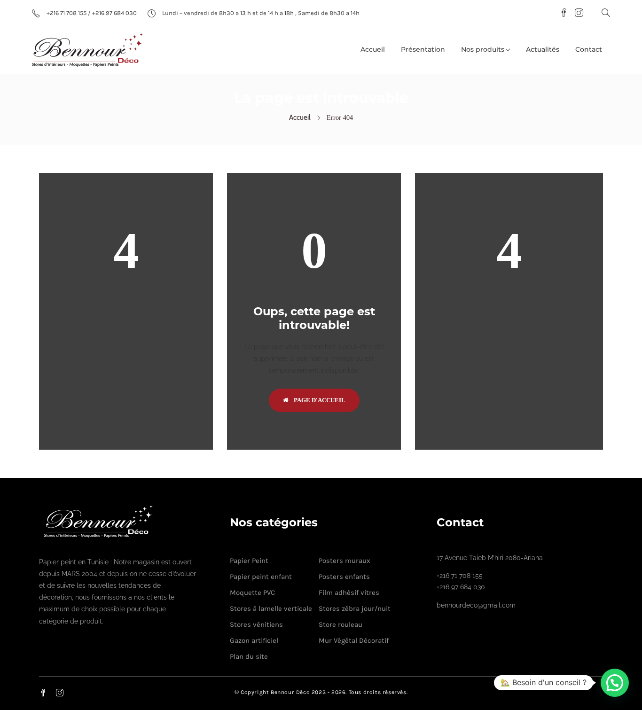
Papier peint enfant (261, 576)
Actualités (542, 49)
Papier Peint (249, 560)
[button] (615, 683)
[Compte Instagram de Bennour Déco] (576, 13)
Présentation (423, 49)
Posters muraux (344, 560)
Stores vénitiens (256, 624)
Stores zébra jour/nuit (355, 608)
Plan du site (249, 656)
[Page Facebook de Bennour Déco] (562, 13)
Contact (588, 49)
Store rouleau (340, 624)
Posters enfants (344, 576)
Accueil (372, 49)
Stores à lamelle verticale (271, 608)
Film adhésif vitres (349, 592)
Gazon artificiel (254, 640)
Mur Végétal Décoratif (354, 640)
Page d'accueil (318, 400)
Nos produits (482, 49)
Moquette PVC (252, 592)
